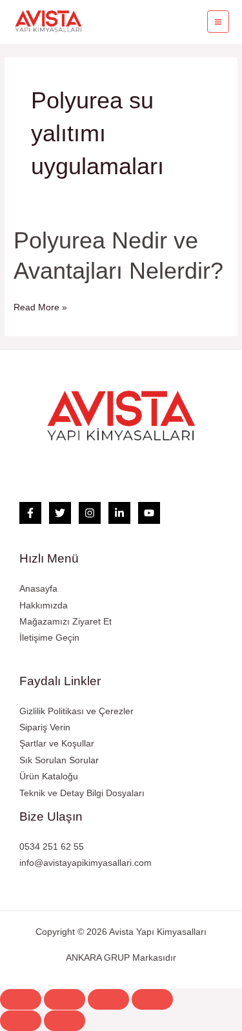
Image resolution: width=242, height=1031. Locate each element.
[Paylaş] (64, 999)
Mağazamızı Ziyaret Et (65, 621)
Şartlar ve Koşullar (56, 743)
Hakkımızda (43, 605)
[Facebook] (30, 513)
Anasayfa (38, 589)
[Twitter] (60, 513)
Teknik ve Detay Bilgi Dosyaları (82, 793)
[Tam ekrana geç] (108, 999)
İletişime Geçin (49, 638)
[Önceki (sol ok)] (20, 1020)
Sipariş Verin (44, 727)
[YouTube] (149, 513)
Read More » (40, 305)
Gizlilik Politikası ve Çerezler (76, 711)
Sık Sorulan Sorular (59, 760)
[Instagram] (90, 513)
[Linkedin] (119, 513)
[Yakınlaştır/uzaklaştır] (152, 999)
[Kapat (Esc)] (20, 999)
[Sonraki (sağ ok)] (64, 1020)
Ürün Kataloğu (48, 776)
